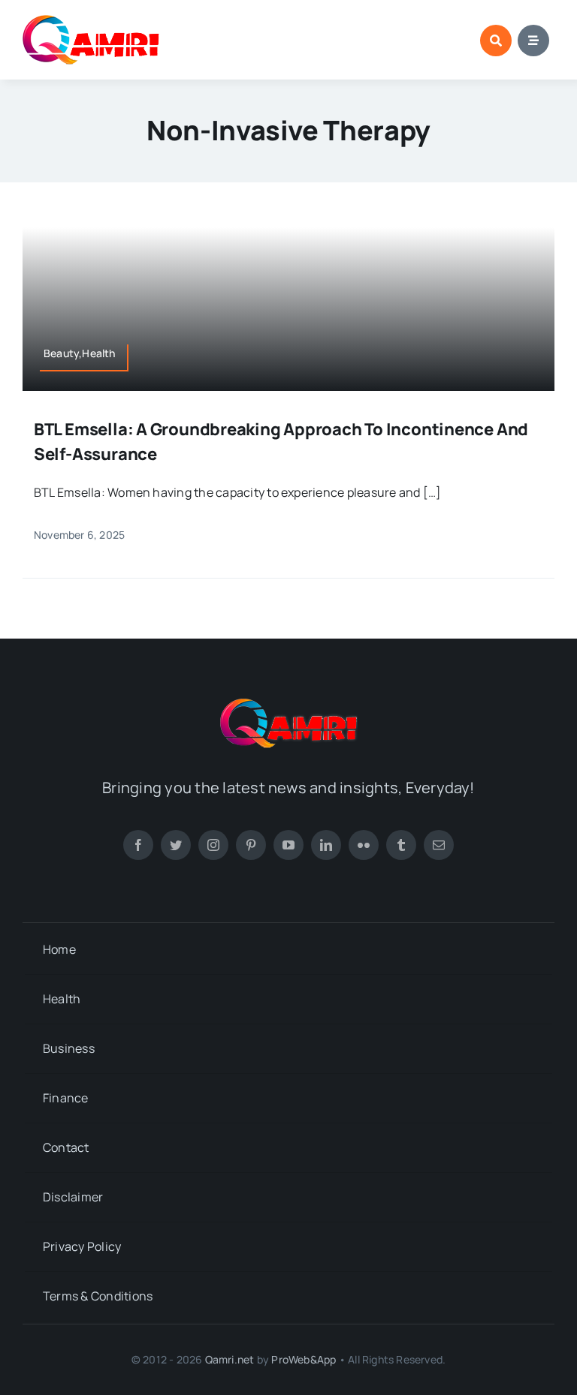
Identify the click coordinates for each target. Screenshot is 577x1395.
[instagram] (213, 845)
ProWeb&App (303, 1359)
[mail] (439, 845)
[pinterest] (251, 845)
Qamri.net (230, 1359)
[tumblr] (401, 845)
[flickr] (364, 845)
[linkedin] (326, 845)
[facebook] (138, 845)
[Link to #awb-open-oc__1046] (496, 40)
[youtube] (288, 845)
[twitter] (176, 845)
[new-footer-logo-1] (91, 21)
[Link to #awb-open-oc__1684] (533, 40)
